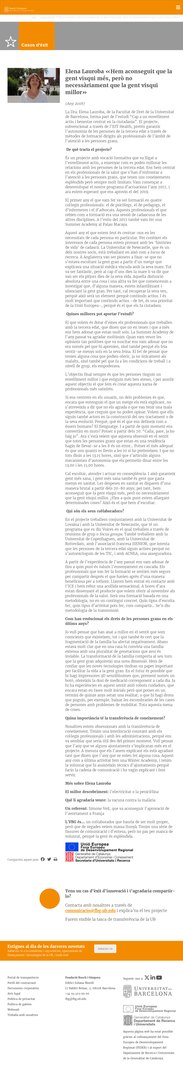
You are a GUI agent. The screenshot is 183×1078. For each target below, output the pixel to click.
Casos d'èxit (47, 17)
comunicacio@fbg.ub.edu (90, 910)
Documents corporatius (23, 988)
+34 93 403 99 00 (77, 993)
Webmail (13, 1009)
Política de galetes (20, 1004)
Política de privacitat (21, 999)
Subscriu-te (105, 948)
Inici (34, 17)
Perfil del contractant (22, 983)
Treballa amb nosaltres (23, 1015)
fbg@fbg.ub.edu (75, 999)
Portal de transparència (23, 977)
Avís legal (14, 993)
